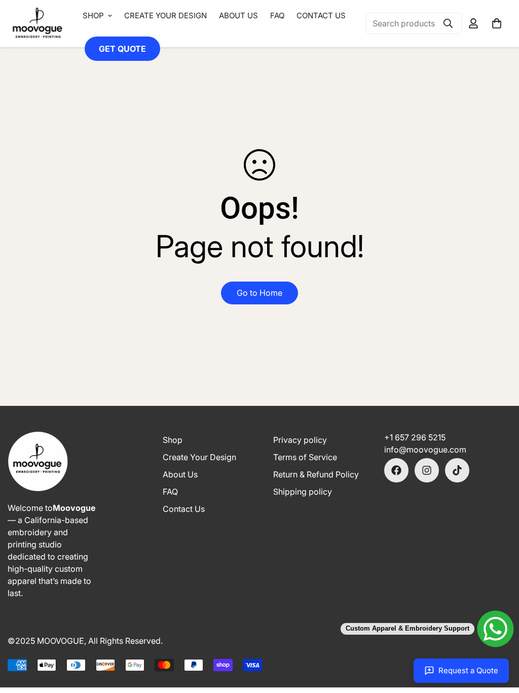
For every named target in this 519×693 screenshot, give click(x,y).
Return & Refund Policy (316, 474)
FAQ (277, 15)
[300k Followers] (396, 470)
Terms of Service (305, 457)
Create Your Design (165, 15)
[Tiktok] (457, 470)
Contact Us (321, 15)
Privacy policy (300, 440)
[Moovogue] (38, 24)
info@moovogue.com (425, 449)
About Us (238, 15)
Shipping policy (302, 492)
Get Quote (122, 49)
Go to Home (259, 293)
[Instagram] (427, 470)
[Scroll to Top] (259, 640)
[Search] (448, 23)
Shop (93, 15)
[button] (496, 23)
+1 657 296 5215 (415, 437)
